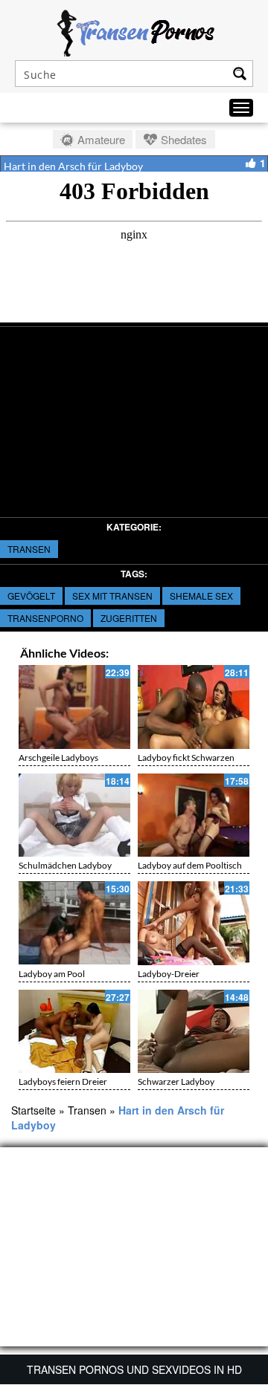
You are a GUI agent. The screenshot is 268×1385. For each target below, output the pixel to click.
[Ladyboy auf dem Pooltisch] (193, 815)
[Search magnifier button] (239, 73)
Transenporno (45, 618)
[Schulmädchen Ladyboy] (74, 815)
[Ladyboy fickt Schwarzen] (193, 707)
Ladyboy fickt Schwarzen (186, 757)
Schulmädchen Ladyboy (65, 865)
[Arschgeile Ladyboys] (74, 707)
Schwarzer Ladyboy (176, 1081)
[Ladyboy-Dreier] (193, 923)
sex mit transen (112, 595)
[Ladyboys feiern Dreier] (74, 1032)
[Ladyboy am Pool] (74, 923)
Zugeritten (128, 618)
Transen (29, 548)
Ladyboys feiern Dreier (63, 1081)
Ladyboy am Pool (52, 973)
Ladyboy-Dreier (169, 973)
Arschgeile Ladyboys (58, 757)
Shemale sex (201, 595)
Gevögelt (31, 595)
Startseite (33, 1110)
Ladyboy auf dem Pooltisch (190, 865)
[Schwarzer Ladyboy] (193, 1032)
